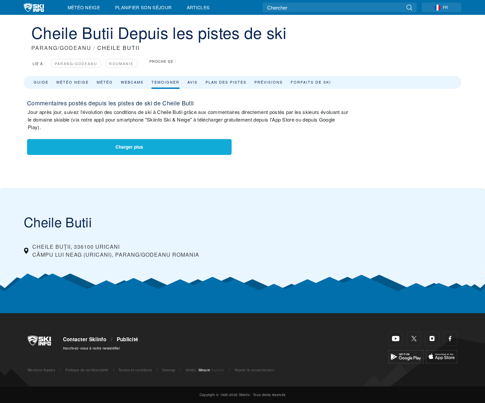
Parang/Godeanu (76, 63)
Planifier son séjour (143, 7)
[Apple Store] (441, 355)
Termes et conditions (135, 369)
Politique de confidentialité (87, 369)
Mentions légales (41, 369)
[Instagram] (432, 339)
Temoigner (165, 82)
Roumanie (121, 63)
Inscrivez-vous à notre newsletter (91, 347)
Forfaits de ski (311, 82)
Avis (192, 82)
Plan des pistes (226, 82)
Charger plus (129, 147)
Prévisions (268, 82)
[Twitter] (414, 339)
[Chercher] (409, 7)
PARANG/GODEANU (61, 48)
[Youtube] (396, 339)
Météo (105, 82)
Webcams (132, 82)
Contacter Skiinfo (84, 339)
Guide (41, 82)
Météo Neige (84, 7)
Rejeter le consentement (254, 369)
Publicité (128, 339)
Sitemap (168, 369)
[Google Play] (406, 355)
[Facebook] (450, 339)
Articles (198, 7)
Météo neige (72, 82)
